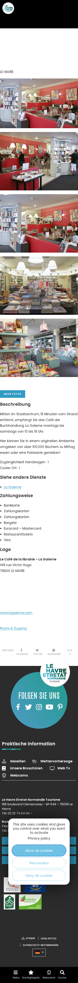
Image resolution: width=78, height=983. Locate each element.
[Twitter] (28, 707)
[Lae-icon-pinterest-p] (60, 707)
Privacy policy (39, 838)
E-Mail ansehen (16, 595)
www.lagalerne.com (16, 613)
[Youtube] (49, 707)
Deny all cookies (39, 875)
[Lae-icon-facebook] (18, 707)
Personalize (39, 863)
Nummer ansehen (19, 582)
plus (69, 652)
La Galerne (12, 487)
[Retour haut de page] (67, 946)
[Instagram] (39, 707)
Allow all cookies (39, 850)
